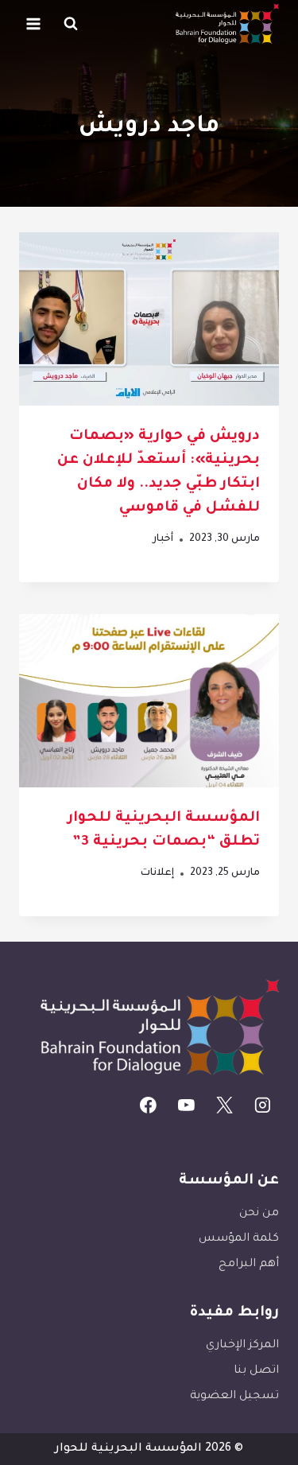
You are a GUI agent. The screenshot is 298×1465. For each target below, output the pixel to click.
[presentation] (149, 319)
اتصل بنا (256, 1371)
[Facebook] (148, 1105)
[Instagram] (262, 1105)
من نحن (259, 1213)
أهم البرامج (249, 1264)
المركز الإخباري (242, 1345)
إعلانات (157, 873)
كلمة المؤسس (239, 1239)
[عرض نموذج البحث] (70, 24)
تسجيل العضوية (234, 1396)
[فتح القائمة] (33, 23)
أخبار (163, 539)
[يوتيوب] (186, 1105)
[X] (225, 1105)
